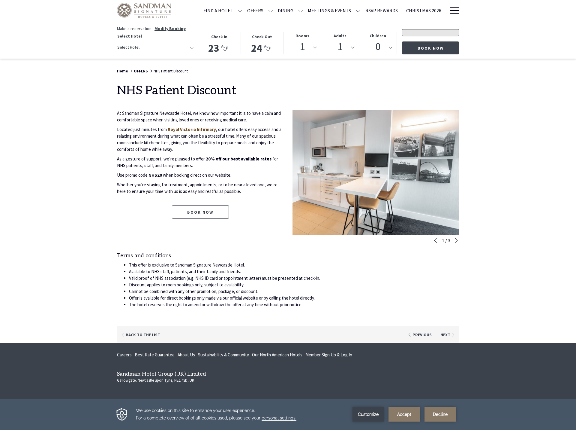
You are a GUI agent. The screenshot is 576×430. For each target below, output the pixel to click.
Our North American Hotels (277, 356)
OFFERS (141, 71)
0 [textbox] (377, 46)
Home (122, 71)
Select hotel (129, 36)
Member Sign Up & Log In (328, 356)
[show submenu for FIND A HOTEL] (240, 10)
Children (378, 35)
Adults (340, 35)
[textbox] (141, 47)
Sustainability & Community (223, 355)
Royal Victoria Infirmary (192, 129)
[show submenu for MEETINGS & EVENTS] (358, 10)
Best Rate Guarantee (155, 355)
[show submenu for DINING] (301, 10)
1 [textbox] (302, 46)
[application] (288, 414)
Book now (438, 48)
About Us (186, 355)
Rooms (302, 35)
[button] (219, 42)
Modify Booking (170, 28)
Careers (124, 356)
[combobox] (155, 48)
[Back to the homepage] (144, 10)
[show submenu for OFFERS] (271, 10)
